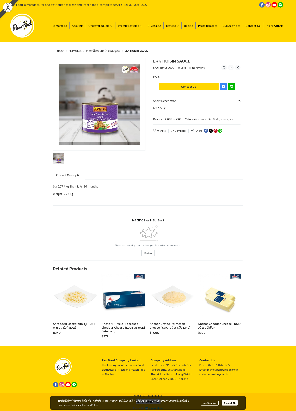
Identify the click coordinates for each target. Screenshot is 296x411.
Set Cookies (209, 402)
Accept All (230, 402)
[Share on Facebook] (206, 131)
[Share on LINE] (220, 131)
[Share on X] (211, 131)
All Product (75, 51)
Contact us (188, 86)
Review (148, 252)
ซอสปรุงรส (114, 51)
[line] (280, 5)
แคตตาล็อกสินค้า (95, 51)
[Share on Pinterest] (215, 131)
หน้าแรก (60, 51)
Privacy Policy (70, 404)
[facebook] (262, 5)
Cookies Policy (90, 404)
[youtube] (274, 5)
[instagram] (268, 5)
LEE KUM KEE (173, 119)
